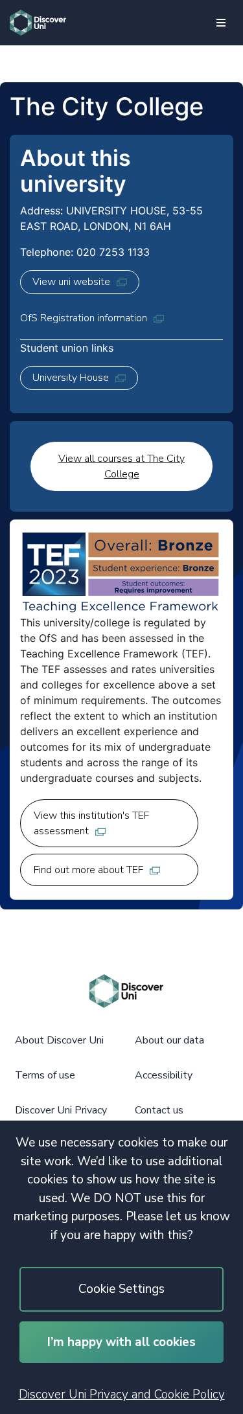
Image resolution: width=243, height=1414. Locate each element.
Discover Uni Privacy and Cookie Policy (122, 1394)
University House (70, 378)
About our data (169, 1040)
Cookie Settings (121, 1289)
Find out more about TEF (88, 870)
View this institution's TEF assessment (91, 823)
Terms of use (45, 1075)
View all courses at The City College (121, 466)
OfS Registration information (83, 318)
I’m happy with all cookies (121, 1342)
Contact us (159, 1110)
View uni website (71, 282)
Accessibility (163, 1075)
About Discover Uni (59, 1040)
